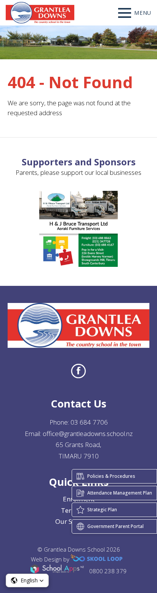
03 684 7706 (89, 422)
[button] (27, 580)
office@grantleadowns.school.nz (88, 433)
